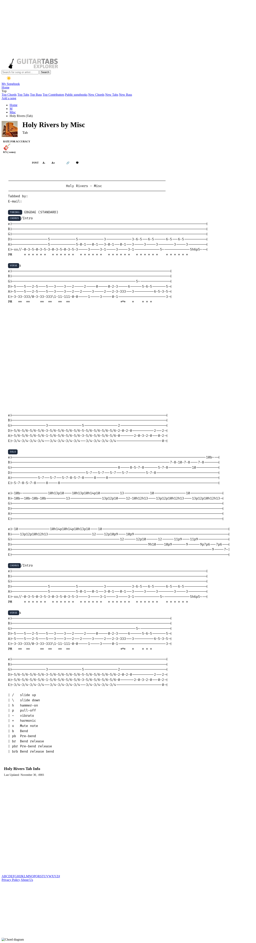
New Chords (96, 94)
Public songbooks (76, 94)
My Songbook (11, 84)
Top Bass (36, 94)
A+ (53, 162)
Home (5, 87)
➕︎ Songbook (14, 163)
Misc (13, 112)
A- (44, 162)
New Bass (125, 94)
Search (45, 72)
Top (4, 91)
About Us (27, 880)
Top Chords (9, 94)
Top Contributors (53, 94)
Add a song (9, 98)
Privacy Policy (11, 880)
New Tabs (111, 94)
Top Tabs (23, 94)
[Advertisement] (122, 30)
